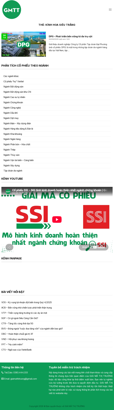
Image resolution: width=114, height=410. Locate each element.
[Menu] (110, 9)
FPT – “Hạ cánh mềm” (12, 344)
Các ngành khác (11, 76)
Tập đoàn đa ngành (12, 170)
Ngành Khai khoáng (12, 134)
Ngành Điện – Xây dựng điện (17, 123)
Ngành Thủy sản (11, 155)
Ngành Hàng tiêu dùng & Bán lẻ (18, 128)
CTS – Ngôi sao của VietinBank (16, 349)
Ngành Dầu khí (10, 113)
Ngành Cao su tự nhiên (14, 97)
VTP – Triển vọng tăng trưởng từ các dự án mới (24, 313)
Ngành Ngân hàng (12, 139)
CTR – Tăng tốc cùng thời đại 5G (17, 323)
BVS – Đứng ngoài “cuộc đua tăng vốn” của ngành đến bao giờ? (32, 328)
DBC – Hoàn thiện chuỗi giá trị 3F (17, 334)
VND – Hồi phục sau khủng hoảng (17, 339)
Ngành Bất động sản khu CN (17, 92)
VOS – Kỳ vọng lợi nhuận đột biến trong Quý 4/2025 (26, 302)
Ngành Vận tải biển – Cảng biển (18, 160)
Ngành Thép (9, 149)
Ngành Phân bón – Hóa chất (16, 144)
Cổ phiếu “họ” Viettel (13, 81)
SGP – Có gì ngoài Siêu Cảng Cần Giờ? (19, 318)
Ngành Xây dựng (11, 165)
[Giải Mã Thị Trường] (25, 9)
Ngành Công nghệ (12, 107)
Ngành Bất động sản (13, 86)
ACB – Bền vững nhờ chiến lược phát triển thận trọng (26, 307)
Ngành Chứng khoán (13, 102)
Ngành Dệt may (11, 118)
